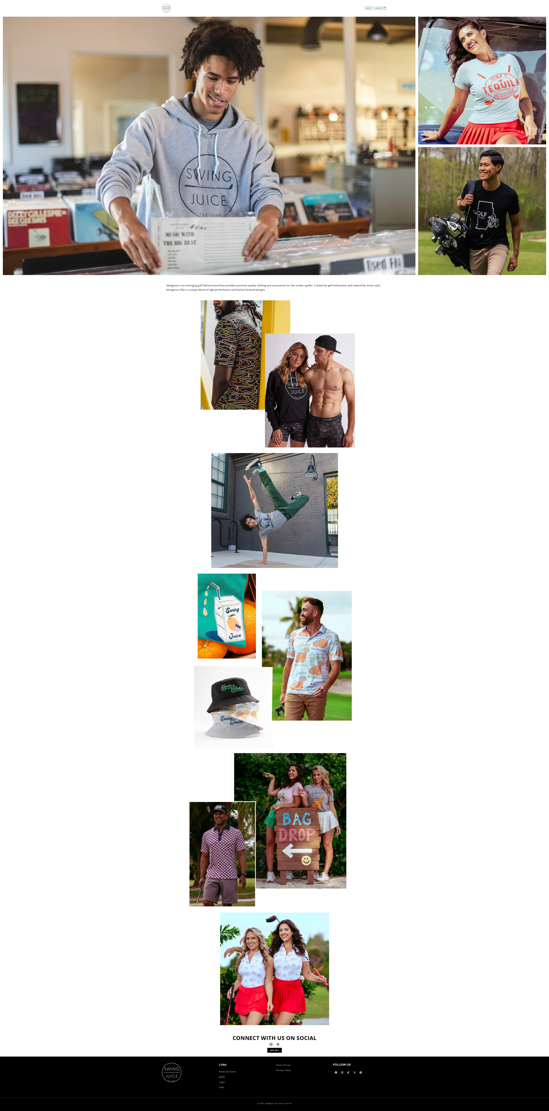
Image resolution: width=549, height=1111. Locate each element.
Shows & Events (227, 1071)
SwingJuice (269, 1103)
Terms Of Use (283, 1065)
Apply (369, 8)
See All (274, 1050)
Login (222, 1082)
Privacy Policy (283, 1070)
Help (221, 1087)
